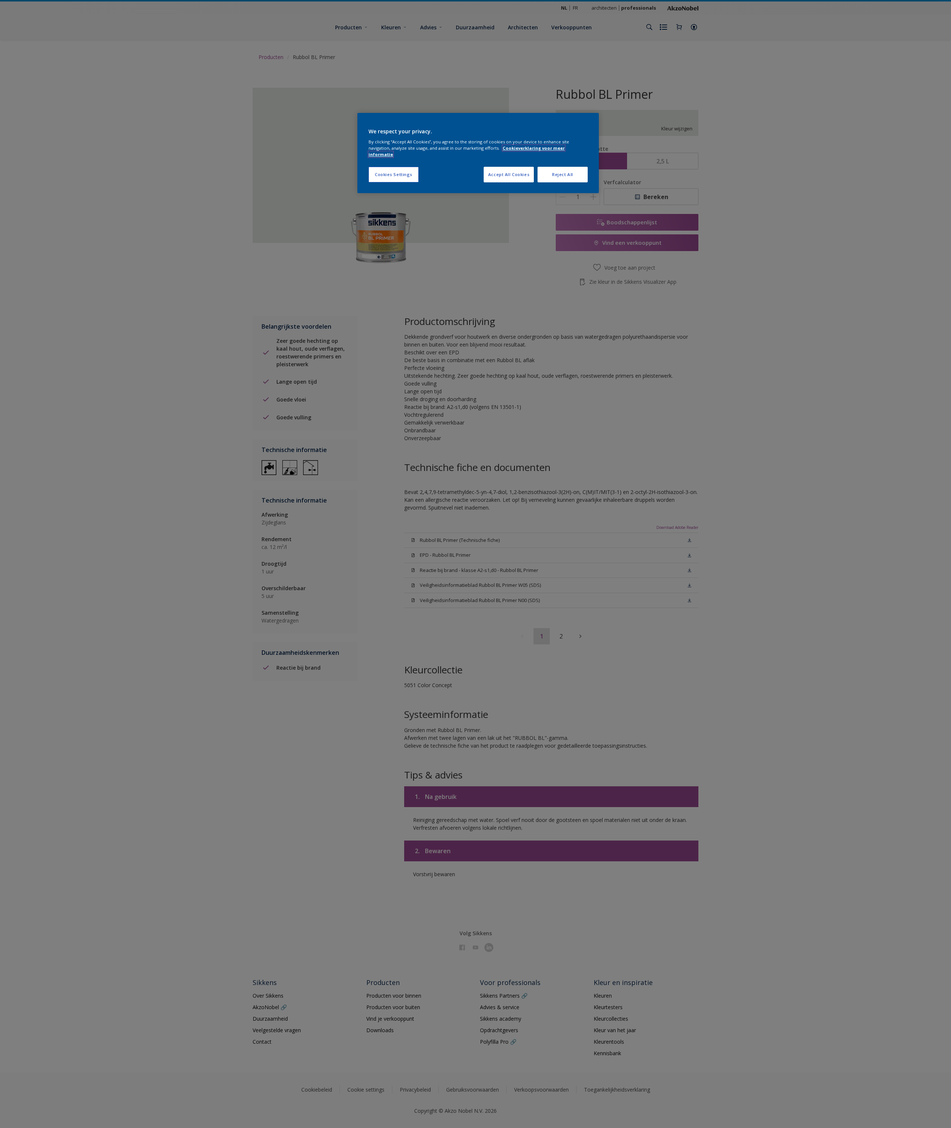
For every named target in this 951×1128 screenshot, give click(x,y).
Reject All (562, 174)
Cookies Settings (393, 174)
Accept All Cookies (508, 174)
